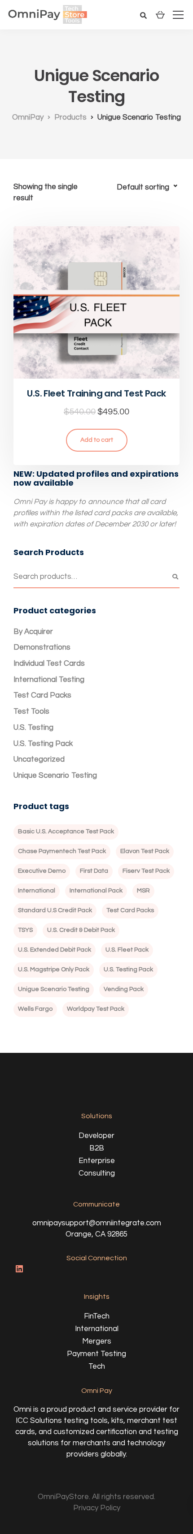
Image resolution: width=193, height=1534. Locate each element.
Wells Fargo (35, 1009)
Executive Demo (42, 871)
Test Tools (31, 711)
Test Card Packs (42, 695)
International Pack (96, 891)
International (36, 891)
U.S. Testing (33, 728)
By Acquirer (33, 632)
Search (175, 577)
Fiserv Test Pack (146, 871)
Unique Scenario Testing (55, 775)
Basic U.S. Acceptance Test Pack (66, 831)
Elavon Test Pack (144, 851)
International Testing (48, 680)
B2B (96, 1148)
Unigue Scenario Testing (53, 989)
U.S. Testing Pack (43, 744)
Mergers (96, 1341)
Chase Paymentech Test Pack (62, 851)
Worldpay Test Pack (95, 1009)
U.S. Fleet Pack (127, 950)
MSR (143, 891)
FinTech (97, 1316)
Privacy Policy (96, 1508)
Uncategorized (39, 759)
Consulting (97, 1173)
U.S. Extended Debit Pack (54, 950)
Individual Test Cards (49, 663)
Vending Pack (124, 989)
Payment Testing (96, 1354)
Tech (96, 1366)
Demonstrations (41, 647)
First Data (94, 871)
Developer (96, 1136)
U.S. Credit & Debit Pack (81, 930)
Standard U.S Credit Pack (55, 910)
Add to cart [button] (96, 440)
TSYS (25, 930)
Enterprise (97, 1161)
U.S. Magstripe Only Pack (53, 969)
